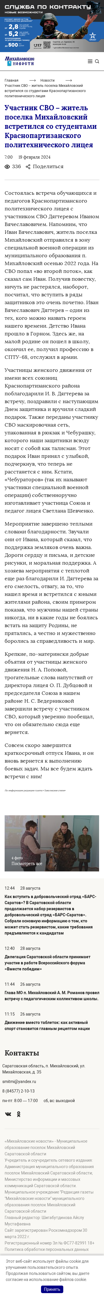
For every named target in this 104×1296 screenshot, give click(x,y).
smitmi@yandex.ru (19, 1081)
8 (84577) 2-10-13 (18, 1091)
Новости (47, 80)
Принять (52, 1289)
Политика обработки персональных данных (47, 1249)
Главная (11, 80)
